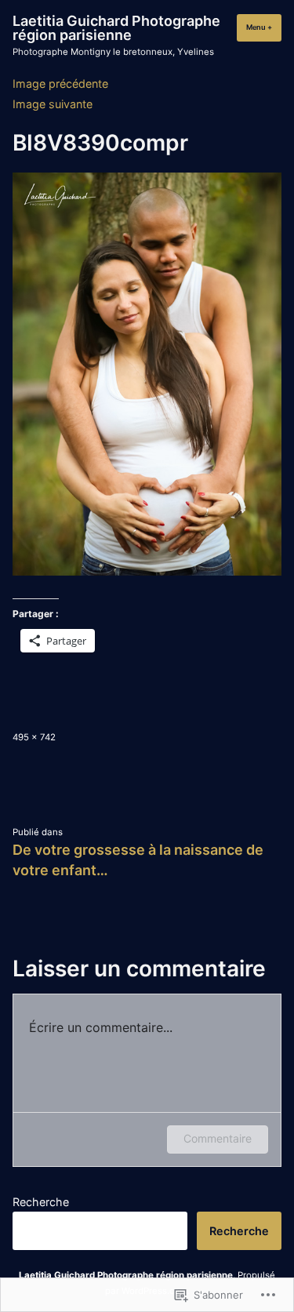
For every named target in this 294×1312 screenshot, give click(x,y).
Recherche (41, 1201)
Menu (263, 27)
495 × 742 (34, 737)
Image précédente (60, 83)
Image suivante (53, 104)
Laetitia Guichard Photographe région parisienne (116, 28)
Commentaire (217, 1138)
